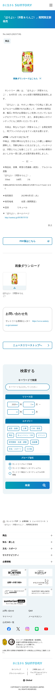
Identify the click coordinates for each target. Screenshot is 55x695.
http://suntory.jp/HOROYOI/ (16, 217)
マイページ (7, 616)
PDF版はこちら (36, 241)
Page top (49, 683)
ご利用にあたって (38, 669)
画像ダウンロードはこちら (25, 78)
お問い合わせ (8, 611)
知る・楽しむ (9, 542)
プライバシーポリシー (16, 673)
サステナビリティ (11, 555)
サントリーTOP (12, 521)
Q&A (31, 611)
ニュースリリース (38, 521)
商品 (5, 535)
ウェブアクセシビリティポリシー (38, 673)
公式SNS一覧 (8, 622)
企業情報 (25, 521)
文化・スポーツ (10, 548)
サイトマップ (16, 669)
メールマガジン (35, 616)
